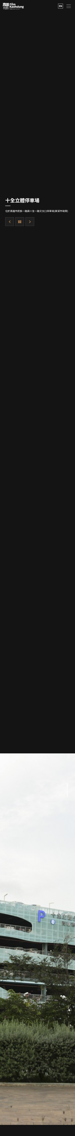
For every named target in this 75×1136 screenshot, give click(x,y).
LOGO (13, 6)
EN (60, 6)
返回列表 (19, 221)
